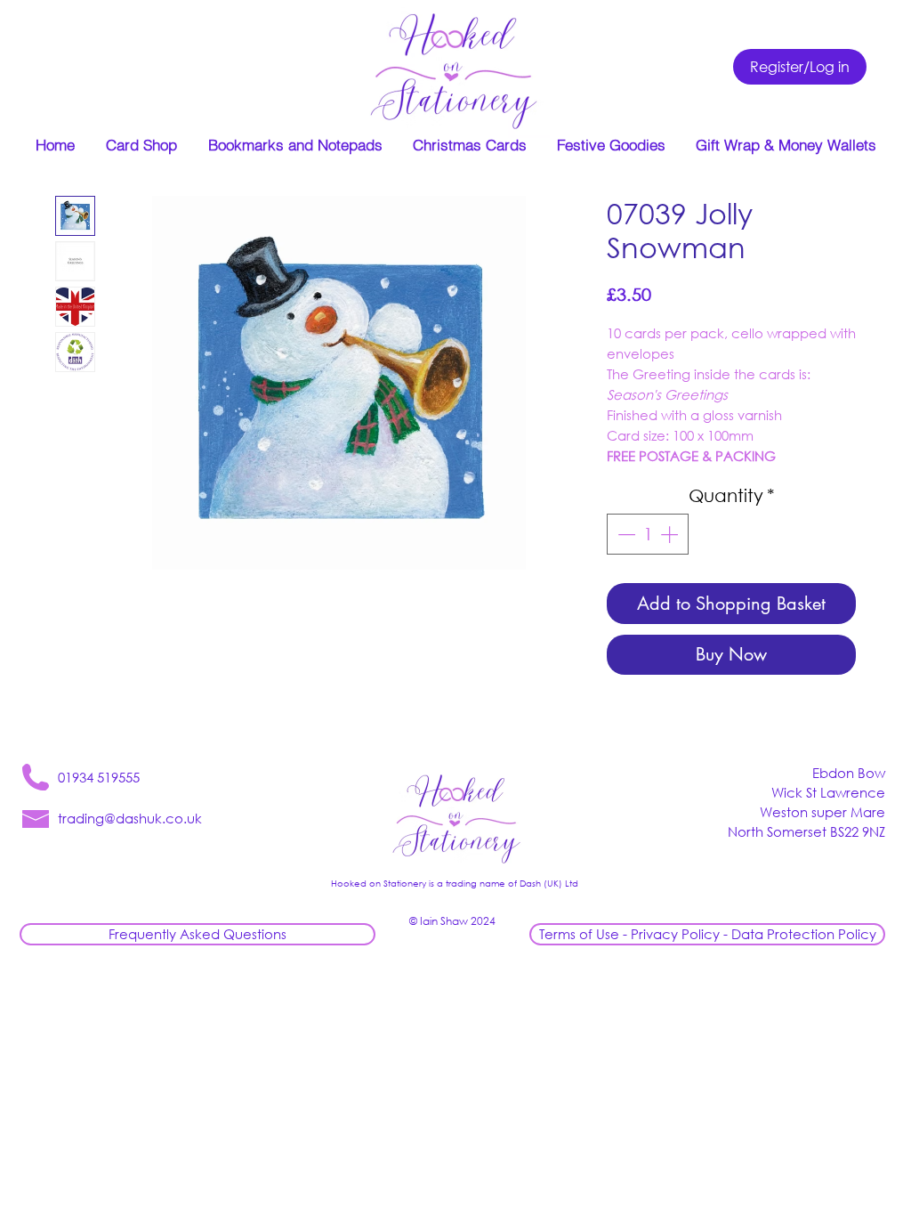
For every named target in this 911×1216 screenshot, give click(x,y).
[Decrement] (624, 534)
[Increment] (671, 534)
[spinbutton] (648, 534)
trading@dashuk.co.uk (130, 818)
